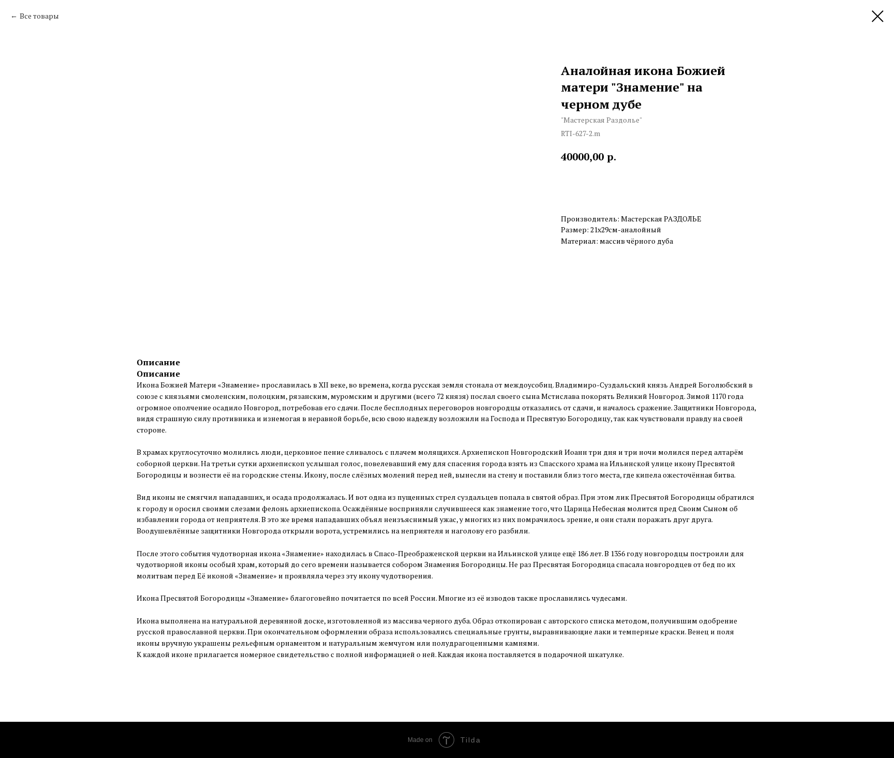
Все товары (39, 16)
